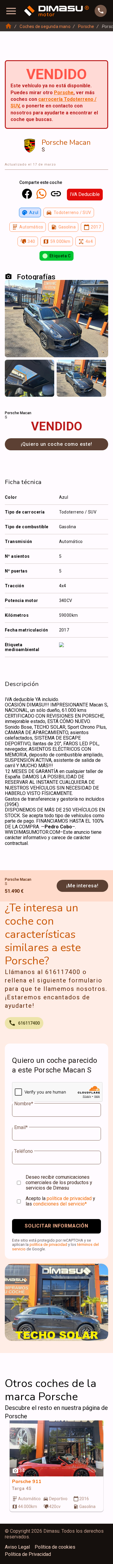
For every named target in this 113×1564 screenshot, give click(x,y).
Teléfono (23, 1151)
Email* (21, 1127)
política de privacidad (69, 1198)
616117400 (29, 1023)
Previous (13, 368)
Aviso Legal (17, 1547)
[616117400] (101, 11)
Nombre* (23, 1103)
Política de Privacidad (28, 1554)
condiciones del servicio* (60, 1204)
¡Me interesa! (82, 886)
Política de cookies (55, 1547)
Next (100, 368)
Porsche (86, 26)
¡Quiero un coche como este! (56, 444)
